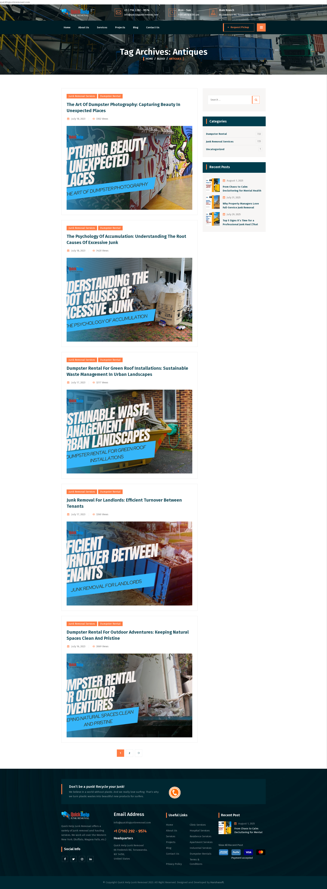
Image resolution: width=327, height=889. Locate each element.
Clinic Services (198, 824)
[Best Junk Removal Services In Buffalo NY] (75, 12)
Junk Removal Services (82, 96)
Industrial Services (201, 847)
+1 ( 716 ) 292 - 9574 (136, 10)
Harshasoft (217, 882)
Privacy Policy (174, 863)
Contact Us (152, 27)
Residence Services (200, 836)
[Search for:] (234, 100)
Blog (135, 27)
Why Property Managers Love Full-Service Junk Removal (241, 205)
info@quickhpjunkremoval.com (141, 14)
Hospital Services (200, 830)
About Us (83, 27)
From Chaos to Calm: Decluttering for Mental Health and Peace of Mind (242, 189)
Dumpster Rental (110, 96)
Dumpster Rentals (200, 853)
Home (67, 27)
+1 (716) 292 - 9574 (130, 831)
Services (102, 27)
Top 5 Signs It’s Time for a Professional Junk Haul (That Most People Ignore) (240, 222)
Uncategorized (215, 149)
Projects (120, 27)
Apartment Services (201, 842)
